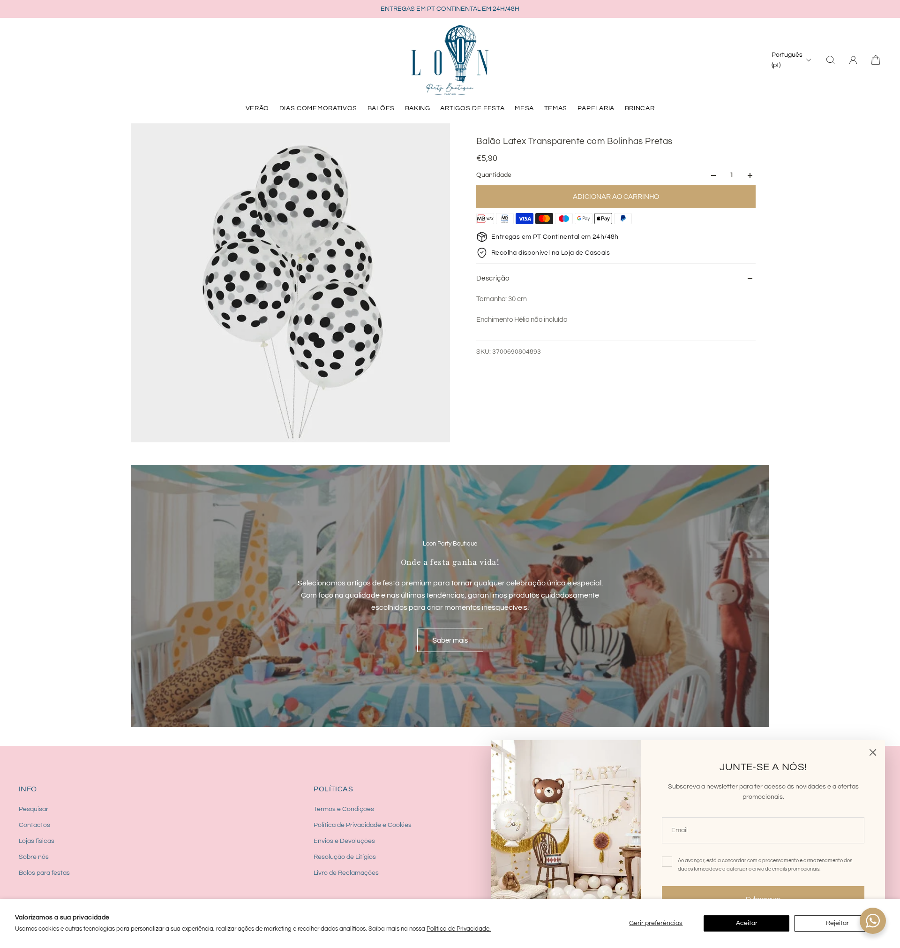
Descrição (493, 278)
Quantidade (493, 175)
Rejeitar (837, 923)
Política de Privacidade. (459, 928)
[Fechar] (872, 752)
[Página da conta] (853, 60)
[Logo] (450, 60)
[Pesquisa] (830, 60)
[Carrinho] (875, 60)
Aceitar (747, 923)
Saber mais (450, 640)
